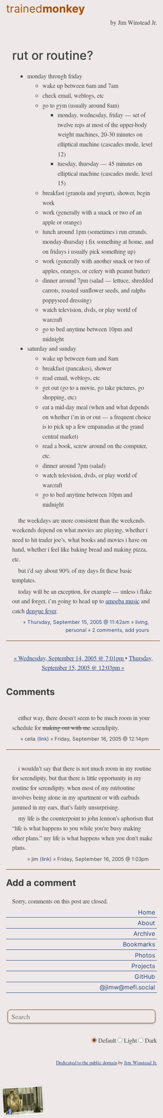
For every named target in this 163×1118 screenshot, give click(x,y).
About (146, 923)
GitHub (145, 976)
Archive (144, 933)
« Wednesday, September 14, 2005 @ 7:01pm (69, 658)
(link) (43, 739)
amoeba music (122, 601)
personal (76, 630)
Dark (150, 1040)
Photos (145, 955)
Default (107, 1040)
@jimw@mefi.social (127, 987)
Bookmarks (139, 944)
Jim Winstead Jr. (140, 1062)
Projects (143, 966)
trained (45, 8)
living (141, 622)
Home (146, 912)
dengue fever (41, 611)
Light (130, 1040)
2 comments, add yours (120, 630)
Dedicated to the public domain (86, 1062)
